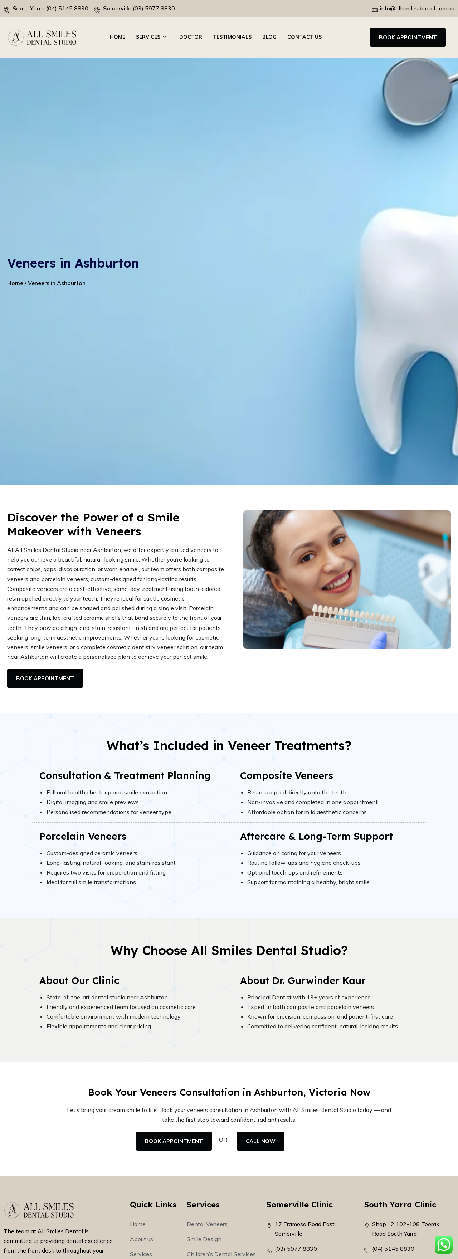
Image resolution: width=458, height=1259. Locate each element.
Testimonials (232, 37)
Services (148, 37)
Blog (269, 37)
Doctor (190, 37)
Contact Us (304, 37)
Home (117, 37)
